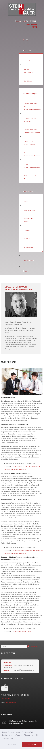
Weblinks (27, 239)
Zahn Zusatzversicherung (32, 154)
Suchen (34, 646)
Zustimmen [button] (31, 744)
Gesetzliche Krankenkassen (30, 143)
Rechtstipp (28, 201)
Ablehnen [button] (12, 744)
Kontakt (26, 271)
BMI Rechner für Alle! (30, 177)
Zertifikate (28, 81)
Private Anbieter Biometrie (30, 119)
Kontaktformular (11, 702)
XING (34, 27)
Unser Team (28, 61)
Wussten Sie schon (29, 220)
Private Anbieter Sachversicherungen (32, 131)
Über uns (27, 51)
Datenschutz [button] (8, 738)
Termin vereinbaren (28, 71)
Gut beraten (28, 260)
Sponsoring (28, 247)
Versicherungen (30, 93)
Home (25, 40)
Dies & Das (28, 191)
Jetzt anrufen (31, 24)
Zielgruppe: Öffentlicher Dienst (21, 631)
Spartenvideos (29, 210)
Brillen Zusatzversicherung (32, 166)
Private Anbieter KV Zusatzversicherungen (33, 106)
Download (28, 230)
